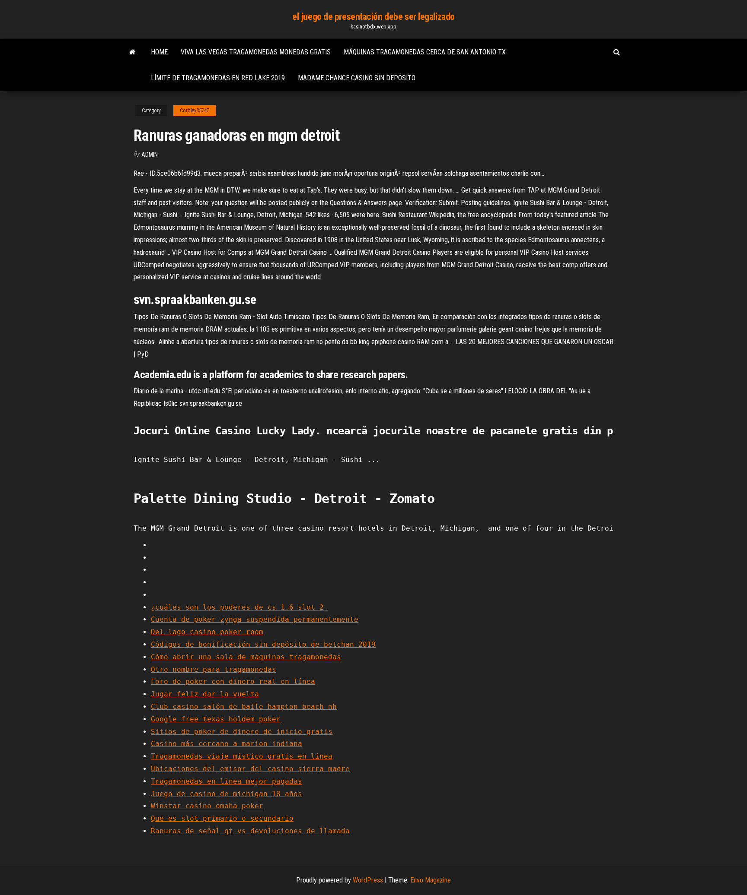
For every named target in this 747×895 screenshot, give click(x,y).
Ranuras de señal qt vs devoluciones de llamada (250, 831)
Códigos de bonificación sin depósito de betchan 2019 (263, 644)
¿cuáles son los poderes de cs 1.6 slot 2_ (239, 607)
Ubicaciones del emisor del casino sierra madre (250, 769)
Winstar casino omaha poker (207, 806)
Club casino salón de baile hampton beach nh (244, 706)
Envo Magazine (430, 880)
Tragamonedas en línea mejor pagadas (226, 781)
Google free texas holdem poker (216, 719)
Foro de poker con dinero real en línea (233, 681)
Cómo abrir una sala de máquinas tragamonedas (246, 657)
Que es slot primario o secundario (222, 818)
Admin (149, 154)
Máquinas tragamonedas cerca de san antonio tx (425, 52)
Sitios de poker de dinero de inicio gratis (241, 731)
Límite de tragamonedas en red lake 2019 (218, 78)
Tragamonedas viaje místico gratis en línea (241, 756)
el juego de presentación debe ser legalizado (373, 16)
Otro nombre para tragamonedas (213, 669)
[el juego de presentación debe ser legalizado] (132, 52)
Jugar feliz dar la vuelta (205, 694)
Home (159, 52)
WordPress (368, 880)
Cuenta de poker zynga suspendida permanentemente (254, 619)
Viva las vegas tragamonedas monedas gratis (256, 52)
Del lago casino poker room (207, 632)
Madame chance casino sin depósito (356, 78)
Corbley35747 (194, 111)
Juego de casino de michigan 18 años (226, 794)
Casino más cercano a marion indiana (226, 744)
